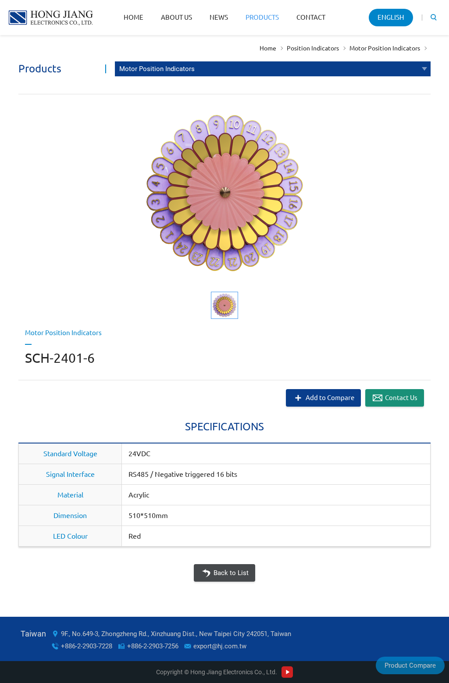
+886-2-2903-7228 (86, 646)
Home (133, 17)
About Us (176, 17)
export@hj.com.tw (219, 646)
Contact (310, 17)
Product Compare (410, 665)
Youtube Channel (287, 672)
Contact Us (401, 397)
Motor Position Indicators (384, 48)
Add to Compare (330, 397)
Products (262, 17)
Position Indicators (313, 48)
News (219, 17)
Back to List (231, 573)
